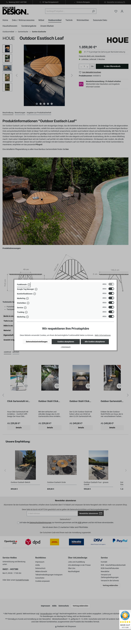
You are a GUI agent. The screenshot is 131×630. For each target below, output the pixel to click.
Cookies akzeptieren (65, 342)
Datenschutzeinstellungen (36, 342)
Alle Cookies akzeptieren (95, 342)
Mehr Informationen (103, 335)
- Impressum (65, 347)
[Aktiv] (111, 284)
